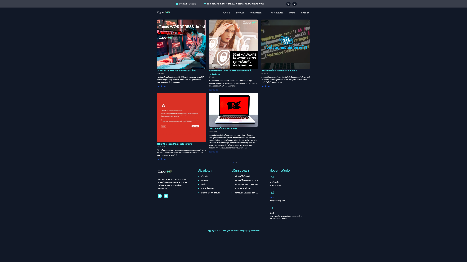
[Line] (294, 4)
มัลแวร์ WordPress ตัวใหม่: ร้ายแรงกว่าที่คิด (176, 70)
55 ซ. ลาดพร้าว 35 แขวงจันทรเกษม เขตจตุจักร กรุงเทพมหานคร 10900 (235, 3)
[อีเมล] (272, 192)
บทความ (292, 12)
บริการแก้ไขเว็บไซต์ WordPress (223, 128)
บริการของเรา (256, 12)
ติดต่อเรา (305, 12)
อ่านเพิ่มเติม (161, 86)
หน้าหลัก (226, 12)
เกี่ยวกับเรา (240, 12)
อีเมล (272, 197)
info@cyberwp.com (187, 3)
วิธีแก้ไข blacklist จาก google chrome (174, 143)
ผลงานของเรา (277, 12)
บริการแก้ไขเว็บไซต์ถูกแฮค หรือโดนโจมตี (279, 70)
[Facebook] (288, 4)
